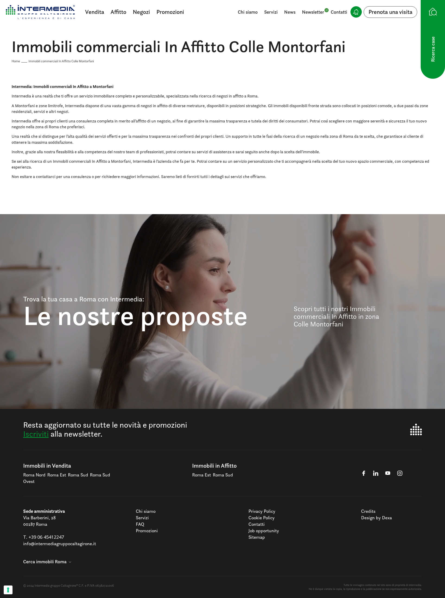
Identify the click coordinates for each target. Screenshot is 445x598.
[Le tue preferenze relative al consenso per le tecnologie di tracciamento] (8, 589)
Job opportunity (263, 530)
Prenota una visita (390, 11)
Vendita (94, 11)
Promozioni (170, 11)
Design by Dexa (376, 517)
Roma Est (56, 475)
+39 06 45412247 (46, 537)
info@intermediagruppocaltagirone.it (59, 543)
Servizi (271, 12)
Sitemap (256, 537)
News (290, 12)
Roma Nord (34, 475)
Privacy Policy (261, 511)
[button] (47, 561)
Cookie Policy (261, 517)
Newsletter (313, 12)
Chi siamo (248, 12)
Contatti (339, 12)
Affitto (118, 11)
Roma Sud (78, 475)
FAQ (140, 524)
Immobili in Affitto (214, 465)
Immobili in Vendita (47, 465)
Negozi (141, 11)
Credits (368, 511)
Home (16, 61)
